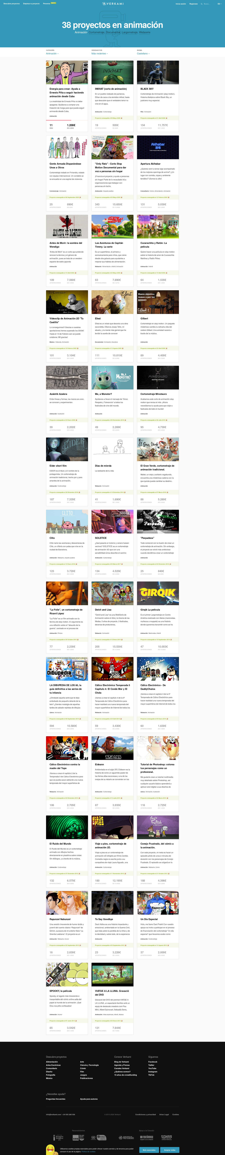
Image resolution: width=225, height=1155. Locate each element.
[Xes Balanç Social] (78, 1138)
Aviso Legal (164, 1114)
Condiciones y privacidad (145, 1114)
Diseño (49, 1071)
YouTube (152, 1068)
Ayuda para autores (89, 1099)
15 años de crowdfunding (125, 1075)
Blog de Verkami (121, 1061)
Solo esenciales (149, 1150)
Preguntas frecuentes (55, 1099)
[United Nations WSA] (98, 1138)
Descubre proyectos (12, 3)
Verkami (112, 4)
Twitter (151, 1065)
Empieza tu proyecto (31, 3)
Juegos (83, 1075)
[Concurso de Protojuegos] (126, 1138)
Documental (113, 32)
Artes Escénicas (53, 1065)
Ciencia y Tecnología (89, 1065)
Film (82, 1071)
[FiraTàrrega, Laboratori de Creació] (146, 1138)
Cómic (83, 1068)
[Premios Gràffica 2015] (58, 1138)
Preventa (46, 3)
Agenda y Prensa (122, 1065)
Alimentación (52, 1061)
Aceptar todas (169, 1150)
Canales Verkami (121, 1068)
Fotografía (50, 1075)
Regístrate (193, 4)
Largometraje (129, 32)
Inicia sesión (181, 4)
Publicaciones (86, 1078)
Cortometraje (96, 32)
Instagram (152, 1071)
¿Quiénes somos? (122, 1071)
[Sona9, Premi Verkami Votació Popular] (166, 1138)
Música (49, 1078)
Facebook (152, 1061)
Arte (82, 1061)
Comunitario (51, 1068)
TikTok (151, 1075)
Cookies (175, 1114)
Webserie (144, 32)
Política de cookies (88, 1151)
